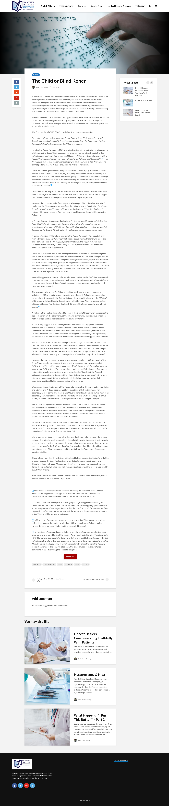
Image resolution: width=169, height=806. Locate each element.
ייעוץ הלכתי (140, 6)
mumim (86, 564)
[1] (33, 490)
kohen (77, 564)
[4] (33, 532)
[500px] (32, 785)
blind (60, 564)
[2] (33, 502)
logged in (47, 605)
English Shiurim (48, 6)
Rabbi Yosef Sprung (41, 87)
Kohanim (68, 564)
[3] (33, 520)
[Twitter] (20, 785)
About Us (82, 6)
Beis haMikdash (49, 564)
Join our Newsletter (121, 760)
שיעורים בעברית (66, 6)
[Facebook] (14, 785)
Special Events (97, 6)
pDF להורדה (70, 557)
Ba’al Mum (37, 564)
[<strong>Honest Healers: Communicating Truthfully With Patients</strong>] (47, 645)
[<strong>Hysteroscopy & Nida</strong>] (47, 686)
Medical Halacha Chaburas (119, 6)
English (35, 75)
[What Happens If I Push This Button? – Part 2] (47, 727)
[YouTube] (26, 785)
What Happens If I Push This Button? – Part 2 (91, 717)
